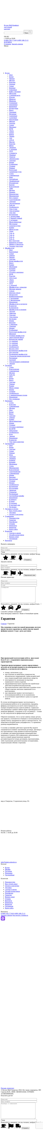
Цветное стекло (14, 293)
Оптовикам (13, 538)
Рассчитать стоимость (20, 915)
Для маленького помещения (19, 362)
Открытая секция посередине (19, 356)
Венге (11, 110)
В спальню (13, 503)
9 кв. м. (11, 239)
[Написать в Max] (3, 920)
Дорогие (12, 157)
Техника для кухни (16, 246)
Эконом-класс (14, 159)
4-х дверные (13, 345)
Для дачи (12, 213)
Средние (12, 270)
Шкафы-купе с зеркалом (18, 287)
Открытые (13, 492)
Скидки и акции (15, 533)
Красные (12, 82)
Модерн (12, 190)
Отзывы (12, 524)
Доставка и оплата (11, 509)
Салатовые (13, 118)
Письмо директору (7, 1088)
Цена (11, 455)
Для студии (13, 209)
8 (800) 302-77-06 (10, 40)
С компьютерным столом (18, 395)
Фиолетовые (13, 119)
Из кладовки (13, 488)
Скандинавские (14, 200)
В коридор (13, 306)
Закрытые (12, 490)
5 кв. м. (11, 235)
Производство (14, 518)
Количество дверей (16, 339)
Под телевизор (14, 399)
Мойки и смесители (16, 244)
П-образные (13, 164)
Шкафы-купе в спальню (17, 309)
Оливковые (13, 103)
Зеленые (12, 84)
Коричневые (13, 252)
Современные (14, 175)
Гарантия (12, 520)
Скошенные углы (15, 172)
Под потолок (13, 352)
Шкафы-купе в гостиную (18, 304)
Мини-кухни (13, 229)
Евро (11, 177)
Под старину (13, 198)
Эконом (12, 363)
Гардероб (12, 360)
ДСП (11, 151)
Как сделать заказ (15, 511)
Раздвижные (13, 494)
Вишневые (13, 106)
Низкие (12, 328)
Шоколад (12, 99)
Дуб (10, 138)
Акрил (11, 132)
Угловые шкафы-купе (17, 335)
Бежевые (12, 88)
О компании (9, 516)
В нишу (12, 501)
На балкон (12, 319)
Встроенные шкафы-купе (18, 350)
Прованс (12, 192)
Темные (12, 255)
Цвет (11, 75)
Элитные (12, 160)
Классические (14, 186)
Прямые (12, 168)
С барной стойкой (15, 218)
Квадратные (13, 479)
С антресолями (14, 216)
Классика (12, 404)
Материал (12, 127)
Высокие (12, 322)
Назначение (13, 302)
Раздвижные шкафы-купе (18, 354)
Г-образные (13, 324)
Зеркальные (13, 430)
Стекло (11, 291)
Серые (11, 86)
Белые (11, 77)
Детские (12, 311)
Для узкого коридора (16, 442)
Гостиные (8, 365)
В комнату (13, 499)
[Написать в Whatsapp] (21, 975)
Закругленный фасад (16, 337)
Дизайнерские (14, 181)
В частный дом (14, 505)
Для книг (12, 315)
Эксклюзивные (14, 203)
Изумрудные (13, 108)
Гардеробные (9, 444)
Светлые (12, 259)
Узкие (11, 231)
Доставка (12, 512)
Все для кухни (14, 240)
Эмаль (11, 131)
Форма (11, 162)
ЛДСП (11, 140)
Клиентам (8, 531)
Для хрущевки (14, 211)
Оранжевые (13, 105)
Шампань (12, 101)
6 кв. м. (11, 237)
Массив (12, 142)
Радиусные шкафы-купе (17, 332)
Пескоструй (13, 295)
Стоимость (13, 153)
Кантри (12, 185)
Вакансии (12, 527)
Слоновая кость (14, 95)
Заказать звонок (6, 915)
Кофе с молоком (15, 92)
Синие (11, 125)
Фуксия (12, 97)
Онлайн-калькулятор (16, 535)
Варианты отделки (16, 242)
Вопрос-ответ (14, 537)
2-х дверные (13, 341)
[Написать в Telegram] (21, 948)
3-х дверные (13, 343)
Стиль (11, 173)
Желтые (12, 80)
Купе (11, 434)
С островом (13, 220)
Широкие (12, 334)
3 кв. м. (11, 233)
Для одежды (13, 317)
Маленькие (13, 267)
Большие (12, 268)
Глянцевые (13, 90)
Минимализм (14, 196)
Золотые (12, 123)
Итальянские (13, 183)
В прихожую (13, 308)
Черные (12, 78)
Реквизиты (13, 525)
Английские (13, 179)
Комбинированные (16, 296)
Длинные (12, 326)
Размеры (12, 460)
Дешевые (12, 155)
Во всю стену (14, 349)
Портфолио (13, 522)
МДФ (11, 129)
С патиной (13, 149)
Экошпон (12, 147)
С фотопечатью (14, 300)
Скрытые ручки (14, 226)
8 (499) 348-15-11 (22, 40)
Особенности (14, 207)
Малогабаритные (15, 222)
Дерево (11, 136)
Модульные (13, 224)
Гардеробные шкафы (16, 496)
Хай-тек (12, 205)
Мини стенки (14, 388)
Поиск (26, 33)
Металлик (12, 93)
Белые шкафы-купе (16, 261)
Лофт (11, 188)
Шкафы (7, 869)
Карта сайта (13, 529)
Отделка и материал (16, 272)
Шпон (11, 146)
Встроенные (13, 214)
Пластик (12, 144)
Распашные (13, 358)
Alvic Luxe (13, 278)
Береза (11, 134)
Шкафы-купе (9, 248)
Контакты (8, 540)
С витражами (14, 298)
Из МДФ (12, 429)
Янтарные (12, 114)
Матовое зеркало (15, 289)
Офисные (12, 313)
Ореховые (12, 112)
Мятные (12, 121)
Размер (11, 227)
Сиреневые (13, 116)
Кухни (7, 73)
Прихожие (8, 401)
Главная (3, 624)
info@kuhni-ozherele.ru (9, 862)
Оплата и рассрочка (16, 514)
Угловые (12, 166)
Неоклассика (13, 194)
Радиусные (13, 170)
